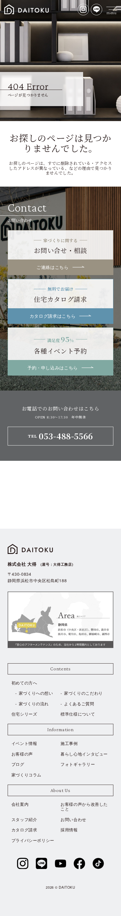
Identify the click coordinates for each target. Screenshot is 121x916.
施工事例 (69, 743)
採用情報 (69, 830)
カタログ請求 (24, 830)
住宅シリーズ (24, 714)
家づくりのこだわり (83, 693)
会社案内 (20, 804)
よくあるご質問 (79, 703)
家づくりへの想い (36, 693)
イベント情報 (24, 743)
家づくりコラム (26, 775)
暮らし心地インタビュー (84, 754)
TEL (60, 436)
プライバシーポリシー (32, 840)
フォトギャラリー (77, 764)
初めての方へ (24, 683)
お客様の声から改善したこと (84, 806)
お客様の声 (22, 754)
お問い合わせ (73, 819)
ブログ (17, 764)
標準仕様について (77, 714)
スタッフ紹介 (24, 819)
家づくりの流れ (34, 703)
